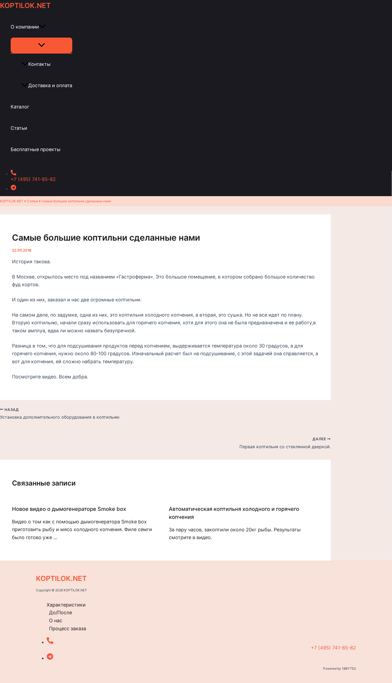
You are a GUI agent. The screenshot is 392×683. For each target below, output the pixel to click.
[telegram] (171, 187)
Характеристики (66, 605)
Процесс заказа (67, 628)
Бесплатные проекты (36, 149)
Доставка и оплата (50, 85)
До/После (60, 612)
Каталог (20, 107)
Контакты (39, 64)
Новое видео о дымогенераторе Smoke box (69, 509)
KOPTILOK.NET (25, 5)
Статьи (19, 128)
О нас (55, 620)
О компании (25, 27)
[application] (42, 27)
